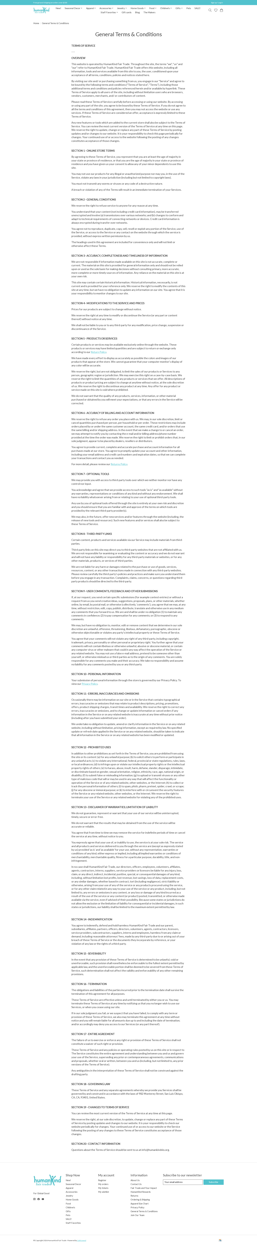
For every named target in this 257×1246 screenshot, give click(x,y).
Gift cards (126, 12)
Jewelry (69, 1195)
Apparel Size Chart (140, 1203)
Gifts (68, 1211)
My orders (103, 1184)
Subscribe (213, 1182)
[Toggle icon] (210, 10)
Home (36, 23)
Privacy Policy (90, 683)
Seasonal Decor (73, 1184)
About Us (135, 1180)
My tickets (103, 1188)
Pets (188, 8)
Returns (134, 1195)
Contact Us (136, 1184)
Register (102, 1180)
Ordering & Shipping (140, 1199)
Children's (70, 1207)
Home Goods (72, 1199)
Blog (137, 12)
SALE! (197, 8)
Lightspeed (81, 1240)
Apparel (69, 1188)
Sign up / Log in (217, 2)
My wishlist (103, 1192)
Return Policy (98, 352)
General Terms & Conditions (144, 1211)
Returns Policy (119, 464)
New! (58, 8)
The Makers (149, 12)
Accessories (71, 1192)
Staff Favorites (73, 1223)
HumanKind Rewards (141, 1192)
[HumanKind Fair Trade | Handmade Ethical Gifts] (41, 10)
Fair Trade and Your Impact (144, 1188)
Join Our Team (137, 1215)
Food (68, 1203)
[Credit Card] (220, 1240)
